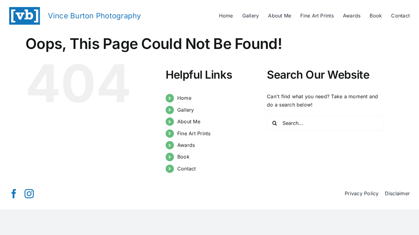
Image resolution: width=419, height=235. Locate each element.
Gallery (185, 110)
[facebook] (13, 193)
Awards (186, 145)
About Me (188, 121)
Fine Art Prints (194, 133)
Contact (186, 169)
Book (183, 157)
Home (184, 98)
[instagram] (29, 193)
